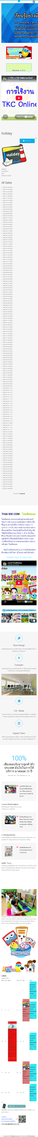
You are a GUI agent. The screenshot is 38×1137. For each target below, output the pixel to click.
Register (27, 141)
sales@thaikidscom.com (12, 1124)
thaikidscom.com (15, 1136)
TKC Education (31, 1136)
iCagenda (22, 493)
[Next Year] (4, 976)
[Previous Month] (3, 976)
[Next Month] (5, 976)
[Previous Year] (2, 976)
